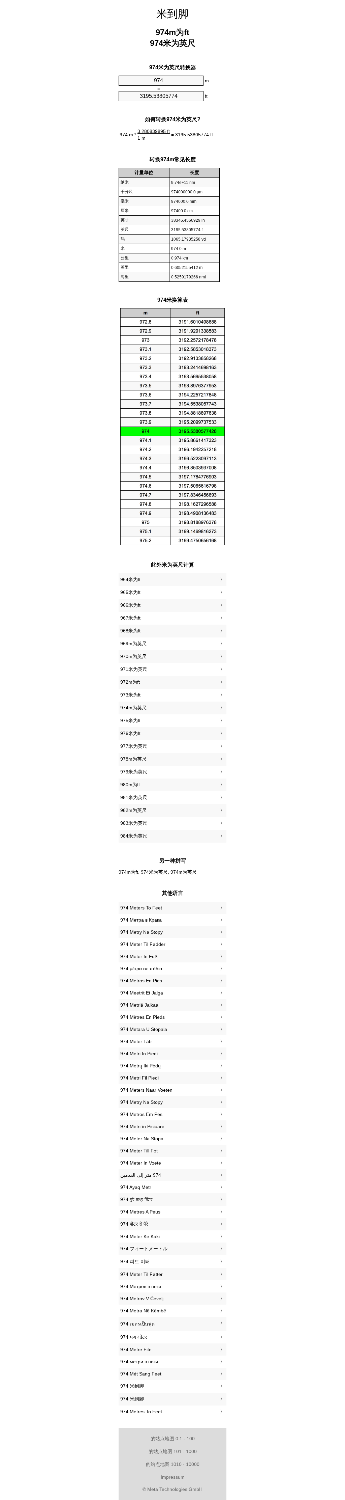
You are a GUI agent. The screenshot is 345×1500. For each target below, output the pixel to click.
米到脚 (172, 14)
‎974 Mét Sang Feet (140, 1373)
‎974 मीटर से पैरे (134, 1224)
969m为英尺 (133, 643)
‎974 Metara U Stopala (143, 1029)
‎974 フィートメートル (143, 1248)
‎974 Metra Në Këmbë (143, 1310)
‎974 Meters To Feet (141, 907)
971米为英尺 (133, 669)
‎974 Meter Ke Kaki (140, 1236)
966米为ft (130, 605)
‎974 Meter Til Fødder (142, 944)
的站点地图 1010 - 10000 (172, 1464)
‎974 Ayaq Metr (135, 1187)
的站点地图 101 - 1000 (173, 1451)
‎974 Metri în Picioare (142, 1126)
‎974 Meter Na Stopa (141, 1138)
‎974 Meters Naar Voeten (146, 1090)
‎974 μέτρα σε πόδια (141, 968)
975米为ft (130, 720)
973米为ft (130, 695)
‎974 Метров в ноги (140, 1286)
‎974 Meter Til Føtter (141, 1274)
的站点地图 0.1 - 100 (173, 1438)
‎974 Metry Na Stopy (141, 932)
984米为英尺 (133, 836)
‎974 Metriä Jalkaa (139, 1005)
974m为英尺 (133, 707)
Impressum (173, 1477)
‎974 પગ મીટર (133, 1337)
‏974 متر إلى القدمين (140, 1175)
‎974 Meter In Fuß (139, 956)
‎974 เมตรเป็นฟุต (137, 1324)
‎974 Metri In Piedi (139, 1053)
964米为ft (130, 579)
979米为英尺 (133, 771)
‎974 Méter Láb (136, 1041)
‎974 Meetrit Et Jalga (141, 993)
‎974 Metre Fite (136, 1349)
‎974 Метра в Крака (141, 920)
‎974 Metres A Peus (140, 1212)
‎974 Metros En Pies (141, 980)
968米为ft (130, 630)
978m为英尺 (133, 759)
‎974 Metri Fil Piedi (139, 1078)
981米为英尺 (133, 797)
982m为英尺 (133, 810)
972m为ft (130, 682)
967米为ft (130, 618)
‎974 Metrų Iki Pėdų (140, 1065)
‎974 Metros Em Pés (141, 1114)
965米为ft (130, 592)
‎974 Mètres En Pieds (142, 1017)
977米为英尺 (133, 746)
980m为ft (130, 784)
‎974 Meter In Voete (140, 1163)
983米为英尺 (133, 823)
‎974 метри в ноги (139, 1361)
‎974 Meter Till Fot (139, 1150)
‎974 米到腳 (132, 1398)
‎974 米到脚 (132, 1386)
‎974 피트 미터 (135, 1261)
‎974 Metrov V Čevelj (141, 1298)
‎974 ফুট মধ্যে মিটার (136, 1199)
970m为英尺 (133, 656)
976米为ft (130, 733)
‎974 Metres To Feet (141, 1411)
